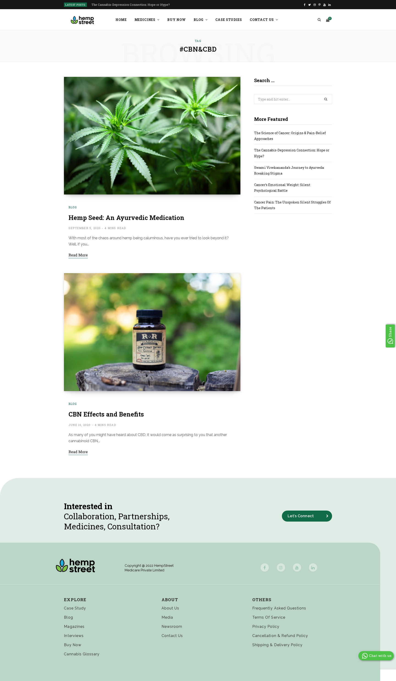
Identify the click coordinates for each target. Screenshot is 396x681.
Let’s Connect (301, 516)
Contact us (262, 19)
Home (121, 19)
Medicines (145, 19)
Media (167, 617)
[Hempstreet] (82, 20)
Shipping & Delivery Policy (277, 645)
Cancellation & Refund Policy (280, 636)
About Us (170, 608)
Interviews (74, 636)
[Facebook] (265, 567)
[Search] (319, 19)
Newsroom (172, 626)
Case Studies (228, 19)
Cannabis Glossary (81, 654)
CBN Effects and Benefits (106, 414)
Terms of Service (268, 617)
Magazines (74, 626)
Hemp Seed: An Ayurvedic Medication (126, 218)
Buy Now (176, 19)
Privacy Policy (265, 626)
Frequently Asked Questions (279, 608)
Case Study (75, 608)
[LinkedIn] (313, 567)
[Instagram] (281, 567)
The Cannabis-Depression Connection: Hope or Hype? (130, 5)
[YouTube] (297, 567)
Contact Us (172, 636)
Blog (198, 19)
